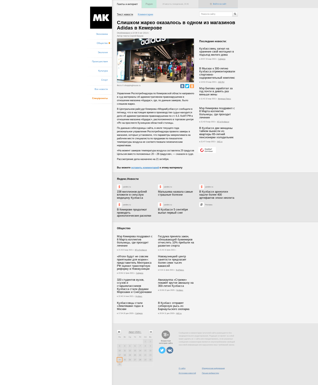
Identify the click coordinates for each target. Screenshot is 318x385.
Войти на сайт (219, 4)
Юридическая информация (213, 368)
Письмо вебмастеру (210, 373)
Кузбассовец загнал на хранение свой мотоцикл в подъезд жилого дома (216, 51)
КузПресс (180, 270)
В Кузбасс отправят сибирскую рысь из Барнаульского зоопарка (173, 306)
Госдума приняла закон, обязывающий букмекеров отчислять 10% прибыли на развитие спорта (176, 241)
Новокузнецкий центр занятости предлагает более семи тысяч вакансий (172, 261)
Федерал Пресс (224, 99)
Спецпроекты (100, 98)
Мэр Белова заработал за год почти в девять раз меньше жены (216, 91)
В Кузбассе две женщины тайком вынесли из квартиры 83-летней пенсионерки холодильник (216, 133)
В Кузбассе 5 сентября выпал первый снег (173, 211)
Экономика (102, 34)
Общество (102, 43)
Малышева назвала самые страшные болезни (175, 193)
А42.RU (221, 82)
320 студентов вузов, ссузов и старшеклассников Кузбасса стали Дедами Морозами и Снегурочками (134, 286)
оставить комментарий (145, 167)
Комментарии (145, 14)
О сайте (182, 368)
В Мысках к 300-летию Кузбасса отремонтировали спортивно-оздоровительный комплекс (217, 73)
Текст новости (125, 14)
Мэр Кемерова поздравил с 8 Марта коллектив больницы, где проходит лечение (217, 113)
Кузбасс (138, 296)
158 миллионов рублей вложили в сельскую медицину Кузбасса (132, 194)
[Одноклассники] (192, 86)
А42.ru (219, 142)
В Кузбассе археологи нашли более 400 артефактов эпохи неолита (216, 194)
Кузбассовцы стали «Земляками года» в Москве (130, 306)
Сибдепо (221, 59)
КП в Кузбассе (223, 122)
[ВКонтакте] (182, 86)
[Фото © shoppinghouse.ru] (155, 60)
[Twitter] (187, 86)
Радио (149, 3)
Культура (103, 70)
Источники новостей (187, 373)
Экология (103, 52)
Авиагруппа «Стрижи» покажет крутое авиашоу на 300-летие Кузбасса (175, 282)
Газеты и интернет (127, 4)
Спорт (104, 79)
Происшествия (100, 61)
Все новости (101, 89)
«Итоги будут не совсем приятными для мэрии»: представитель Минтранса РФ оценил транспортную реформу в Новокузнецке (134, 262)
